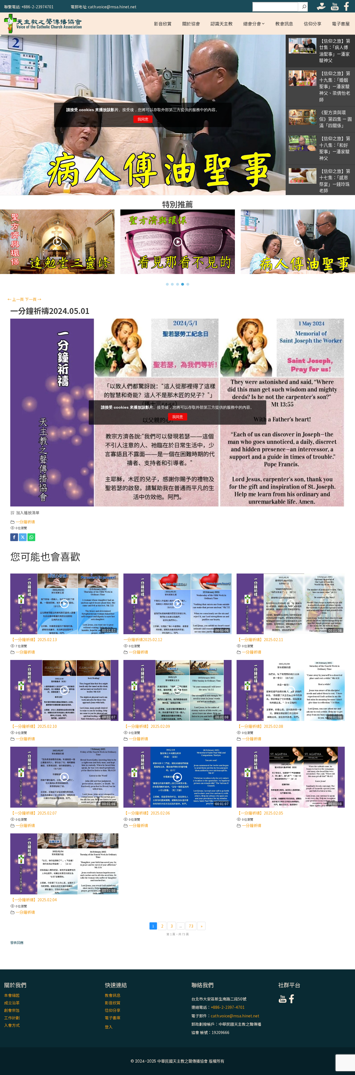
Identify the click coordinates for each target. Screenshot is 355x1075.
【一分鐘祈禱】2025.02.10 (33, 726)
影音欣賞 (163, 23)
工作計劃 (12, 1017)
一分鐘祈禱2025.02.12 (142, 639)
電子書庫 (112, 1017)
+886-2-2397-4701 (228, 1007)
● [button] (167, 284)
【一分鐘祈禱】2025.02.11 (260, 639)
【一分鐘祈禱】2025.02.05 (260, 813)
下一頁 (33, 299)
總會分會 (252, 23)
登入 (109, 1027)
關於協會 (191, 23)
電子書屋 (341, 23)
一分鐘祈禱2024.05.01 (50, 310)
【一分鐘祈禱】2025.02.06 (146, 813)
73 (191, 926)
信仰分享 (312, 23)
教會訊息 (284, 23)
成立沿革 (12, 1002)
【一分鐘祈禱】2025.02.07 (33, 813)
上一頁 (15, 299)
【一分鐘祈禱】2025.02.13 (33, 639)
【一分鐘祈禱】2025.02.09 (146, 726)
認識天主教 (222, 23)
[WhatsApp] (31, 537)
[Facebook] (14, 537)
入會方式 (12, 1025)
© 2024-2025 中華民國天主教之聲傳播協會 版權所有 (177, 1061)
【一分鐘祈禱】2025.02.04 (33, 899)
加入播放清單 (27, 512)
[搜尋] (304, 7)
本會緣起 (12, 995)
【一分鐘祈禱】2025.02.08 (260, 726)
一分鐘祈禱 (25, 521)
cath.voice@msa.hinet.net (235, 1015)
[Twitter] (23, 537)
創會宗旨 (12, 1010)
